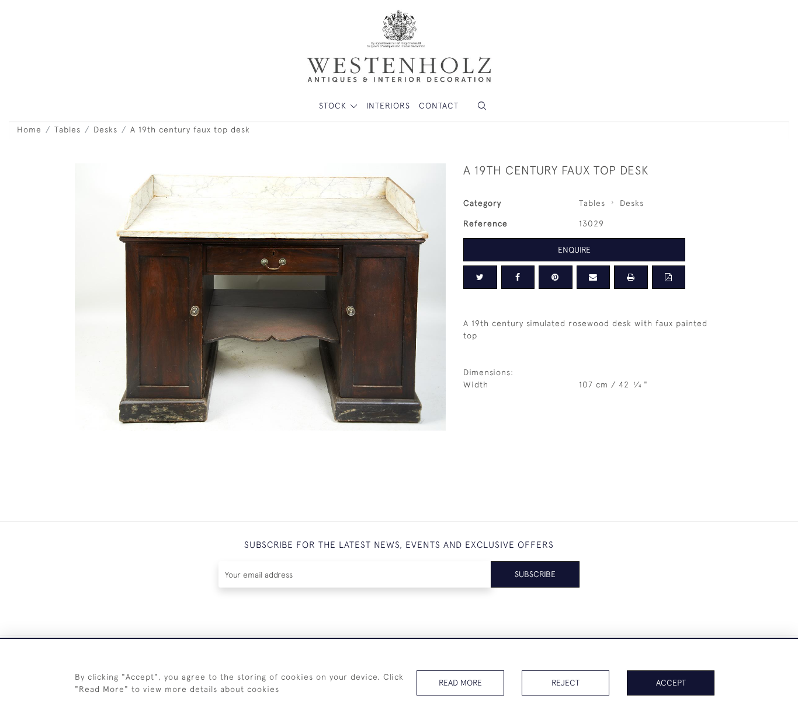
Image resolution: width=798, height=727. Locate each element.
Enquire (574, 249)
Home (29, 129)
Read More (460, 682)
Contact (439, 105)
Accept (671, 682)
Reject (565, 682)
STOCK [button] (334, 105)
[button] (482, 106)
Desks (105, 129)
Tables (67, 129)
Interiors (388, 105)
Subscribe (535, 574)
